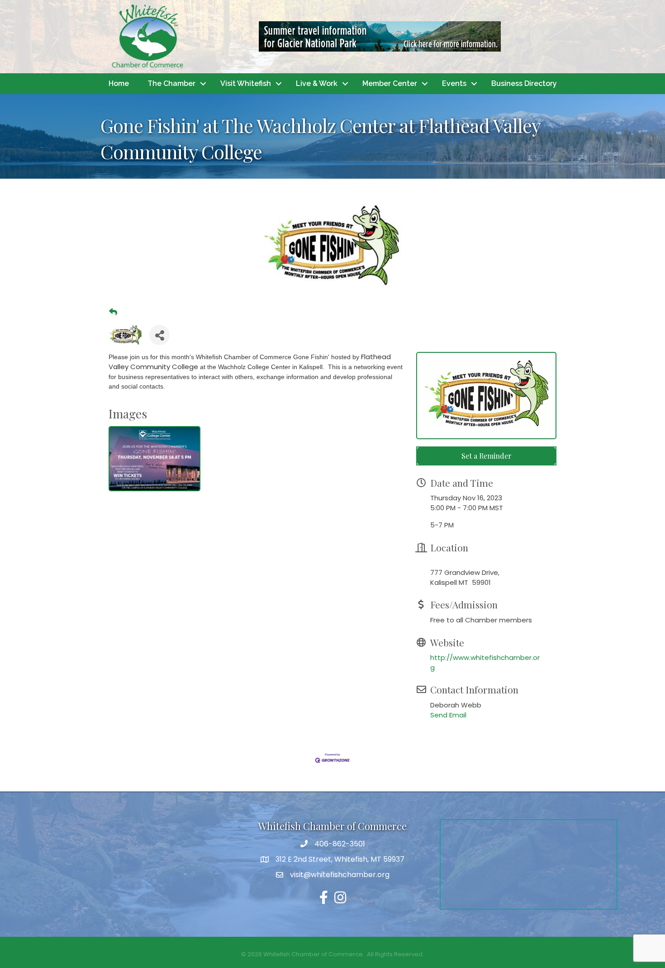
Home (119, 83)
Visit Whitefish (245, 83)
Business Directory (524, 83)
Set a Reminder (486, 455)
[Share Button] (159, 335)
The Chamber (171, 83)
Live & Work (316, 83)
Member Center (389, 83)
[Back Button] (113, 312)
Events (454, 83)
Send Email (448, 715)
